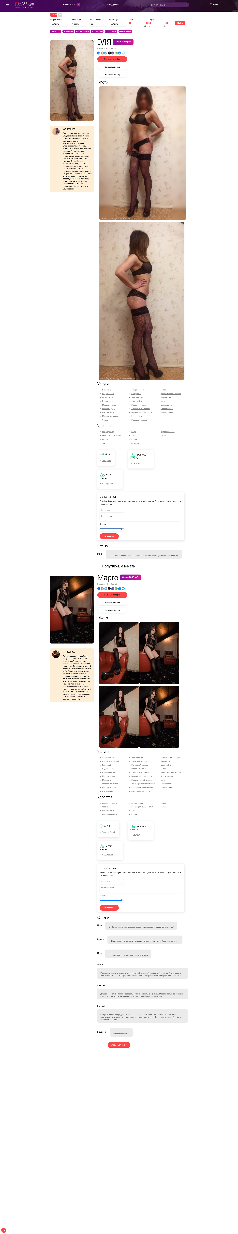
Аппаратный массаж (140, 409)
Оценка (103, 524)
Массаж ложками (110, 416)
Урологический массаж (171, 394)
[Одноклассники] (102, 53)
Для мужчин (55, 31)
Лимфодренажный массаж (143, 784)
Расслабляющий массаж (142, 787)
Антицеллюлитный (110, 761)
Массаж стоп (137, 416)
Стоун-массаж (108, 791)
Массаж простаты (110, 787)
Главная (54, 15)
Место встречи (95, 20)
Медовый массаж (139, 420)
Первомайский (108, 832)
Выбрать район (56, 20)
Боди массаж (108, 394)
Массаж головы (109, 405)
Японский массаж (139, 401)
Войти (215, 4)
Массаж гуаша (167, 412)
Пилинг (164, 390)
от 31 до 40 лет (111, 31)
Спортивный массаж (140, 791)
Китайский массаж (139, 765)
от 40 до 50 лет (97, 31)
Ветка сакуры (108, 397)
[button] (53, 72)
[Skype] (123, 53)
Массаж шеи (166, 405)
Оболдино (106, 461)
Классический (108, 772)
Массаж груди (108, 409)
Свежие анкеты (125, 31)
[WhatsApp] (116, 53)
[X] (109, 53)
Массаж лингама (82, 31)
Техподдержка (112, 4)
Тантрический (137, 390)
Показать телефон (112, 59)
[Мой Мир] (119, 53)
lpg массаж (165, 401)
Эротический (68, 31)
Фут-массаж (166, 397)
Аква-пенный (108, 757)
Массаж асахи (167, 409)
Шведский (136, 394)
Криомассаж (107, 401)
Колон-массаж (167, 776)
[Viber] (112, 53)
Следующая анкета (119, 1045)
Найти (180, 23)
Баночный (106, 390)
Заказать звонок (112, 67)
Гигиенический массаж (141, 412)
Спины (105, 420)
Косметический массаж (141, 780)
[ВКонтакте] (98, 53)
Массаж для (114, 20)
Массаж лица (108, 412)
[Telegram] (105, 53)
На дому (136, 463)
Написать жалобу (112, 74)
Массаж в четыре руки (170, 757)
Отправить (109, 536)
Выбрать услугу (75, 20)
